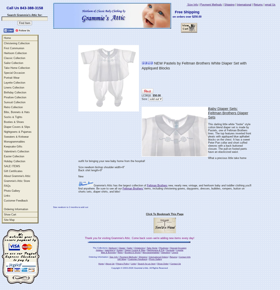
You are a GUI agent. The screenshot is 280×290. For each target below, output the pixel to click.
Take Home (152, 248)
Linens (175, 252)
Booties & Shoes (14, 121)
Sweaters (165, 252)
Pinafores (163, 248)
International (244, 4)
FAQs (7, 185)
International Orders (158, 257)
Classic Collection (14, 58)
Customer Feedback (16, 200)
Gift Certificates (13, 171)
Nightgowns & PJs (155, 250)
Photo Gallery (12, 190)
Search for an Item (146, 264)
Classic (122, 248)
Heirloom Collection (15, 53)
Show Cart (10, 214)
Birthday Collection (15, 92)
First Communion (14, 48)
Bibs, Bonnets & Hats (17, 112)
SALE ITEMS (12, 166)
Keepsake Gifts (13, 146)
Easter (120, 250)
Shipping (229, 4)
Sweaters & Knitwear (16, 136)
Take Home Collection (17, 67)
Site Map (9, 219)
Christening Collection (17, 43)
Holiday (99, 250)
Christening (139, 248)
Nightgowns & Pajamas (18, 131)
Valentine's (110, 250)
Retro (120, 252)
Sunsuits (170, 250)
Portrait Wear (11, 77)
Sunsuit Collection (14, 102)
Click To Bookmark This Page (164, 214)
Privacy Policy (122, 264)
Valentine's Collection (16, 151)
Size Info (192, 4)
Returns (258, 4)
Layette (179, 250)
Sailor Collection (13, 63)
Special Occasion (14, 72)
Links (7, 195)
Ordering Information (16, 209)
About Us (110, 264)
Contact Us (175, 264)
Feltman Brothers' (133, 188)
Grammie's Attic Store (17, 180)
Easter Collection (14, 156)
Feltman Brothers (157, 185)
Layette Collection (14, 82)
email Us (270, 4)
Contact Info (185, 257)
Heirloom (113, 248)
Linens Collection (14, 87)
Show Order (162, 264)
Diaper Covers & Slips (17, 126)
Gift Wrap (121, 259)
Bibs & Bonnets (108, 252)
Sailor (129, 248)
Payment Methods (211, 4)
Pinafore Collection (15, 97)
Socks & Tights (13, 117)
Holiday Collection (14, 161)
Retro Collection (13, 107)
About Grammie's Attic (17, 176)
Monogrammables (14, 141)
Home (7, 38)
